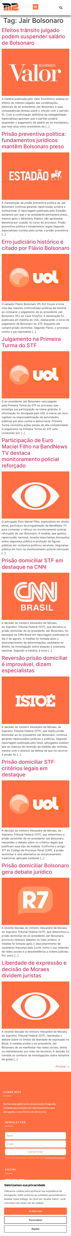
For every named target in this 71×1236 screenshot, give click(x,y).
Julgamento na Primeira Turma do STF (31, 342)
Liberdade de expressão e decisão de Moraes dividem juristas (34, 969)
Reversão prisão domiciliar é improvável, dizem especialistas (34, 664)
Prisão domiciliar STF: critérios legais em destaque (29, 768)
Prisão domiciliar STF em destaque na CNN (32, 563)
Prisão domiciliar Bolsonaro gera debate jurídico (35, 868)
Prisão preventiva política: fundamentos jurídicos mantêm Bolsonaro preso (34, 140)
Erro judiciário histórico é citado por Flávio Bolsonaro (35, 245)
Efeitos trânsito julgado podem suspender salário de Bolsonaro (33, 36)
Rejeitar (36, 1228)
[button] (35, 7)
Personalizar (35, 1220)
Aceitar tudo (35, 1211)
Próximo (62, 1066)
